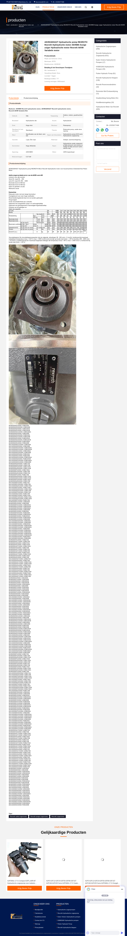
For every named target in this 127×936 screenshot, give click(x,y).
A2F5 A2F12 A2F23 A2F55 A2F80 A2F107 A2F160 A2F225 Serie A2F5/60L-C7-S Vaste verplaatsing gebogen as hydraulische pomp (36, 882)
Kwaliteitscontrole (40, 917)
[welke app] (102, 130)
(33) (105, 68)
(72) (107, 92)
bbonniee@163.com (42, 2)
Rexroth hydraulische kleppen (67, 927)
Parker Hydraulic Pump (65, 924)
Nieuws (78, 7)
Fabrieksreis (39, 913)
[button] (9, 863)
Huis (37, 7)
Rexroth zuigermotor (57, 816)
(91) (106, 73)
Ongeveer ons (63, 7)
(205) (107, 108)
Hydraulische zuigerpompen (66, 909)
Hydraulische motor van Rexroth (26, 25)
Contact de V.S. (40, 920)
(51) (107, 98)
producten (14, 25)
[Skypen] (97, 130)
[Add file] (87, 933)
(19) (106, 86)
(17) (106, 61)
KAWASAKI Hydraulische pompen (68, 920)
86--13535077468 (58, 2)
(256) (106, 48)
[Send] (122, 933)
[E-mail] (106, 130)
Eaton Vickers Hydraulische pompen (69, 917)
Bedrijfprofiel (39, 909)
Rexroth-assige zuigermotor (39, 816)
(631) (103, 54)
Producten (47, 7)
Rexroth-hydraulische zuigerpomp (68, 913)
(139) (107, 79)
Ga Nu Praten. (107, 135)
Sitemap (37, 924)
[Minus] (122, 889)
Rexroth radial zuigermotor (18, 816)
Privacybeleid (39, 927)
